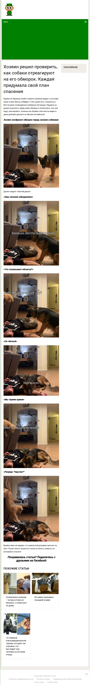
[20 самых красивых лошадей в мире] (45, 583)
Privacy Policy (39, 682)
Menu (6, 22)
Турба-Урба (38, 676)
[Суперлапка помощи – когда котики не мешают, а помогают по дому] (17, 583)
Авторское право (43, 679)
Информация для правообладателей (67, 679)
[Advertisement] (45, 42)
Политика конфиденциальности (21, 679)
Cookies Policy (52, 682)
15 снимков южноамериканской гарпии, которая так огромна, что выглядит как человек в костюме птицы (16, 646)
